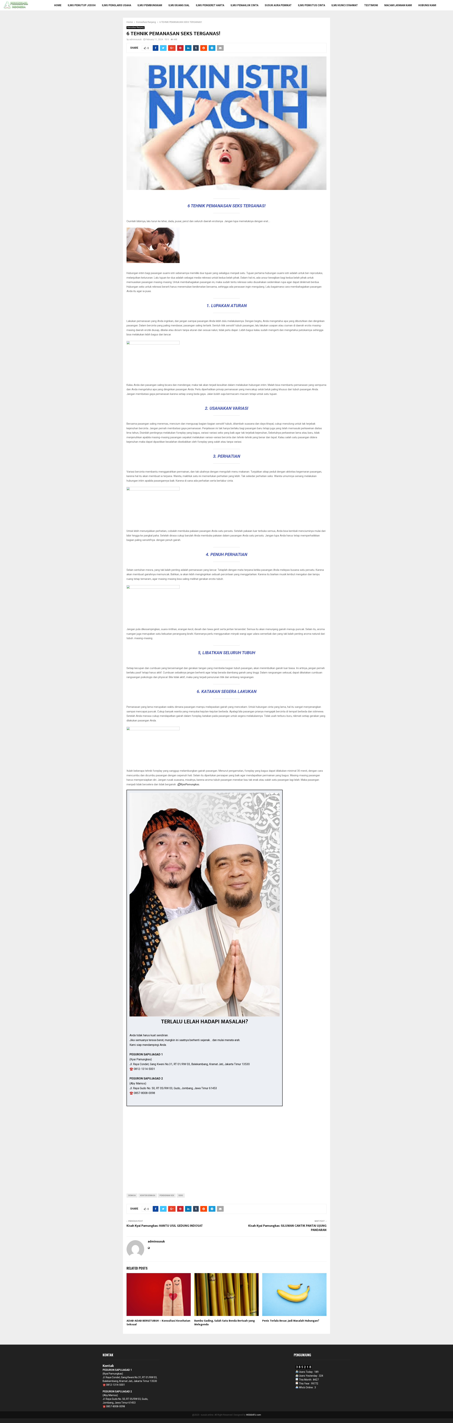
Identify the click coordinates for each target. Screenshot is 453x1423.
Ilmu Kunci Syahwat (344, 5)
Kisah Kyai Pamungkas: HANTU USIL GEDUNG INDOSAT (165, 1225)
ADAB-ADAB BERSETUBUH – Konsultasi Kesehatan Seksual (158, 1322)
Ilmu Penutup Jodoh (82, 5)
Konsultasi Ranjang (135, 27)
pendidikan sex (167, 1195)
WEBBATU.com (253, 1415)
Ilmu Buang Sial (179, 5)
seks (180, 1195)
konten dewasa (147, 1195)
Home (57, 5)
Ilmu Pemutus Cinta (311, 5)
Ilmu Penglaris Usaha (116, 5)
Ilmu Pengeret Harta (210, 5)
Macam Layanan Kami (398, 5)
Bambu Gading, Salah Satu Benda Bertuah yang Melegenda (224, 1322)
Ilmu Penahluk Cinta (244, 5)
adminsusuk (135, 39)
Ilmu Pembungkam (149, 5)
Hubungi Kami (427, 5)
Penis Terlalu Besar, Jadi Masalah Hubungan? (290, 1320)
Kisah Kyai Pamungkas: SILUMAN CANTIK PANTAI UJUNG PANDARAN (287, 1228)
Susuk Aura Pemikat (278, 5)
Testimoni (371, 5)
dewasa (132, 1195)
